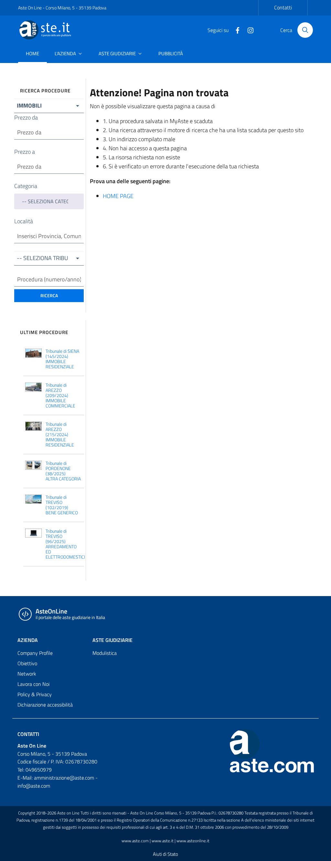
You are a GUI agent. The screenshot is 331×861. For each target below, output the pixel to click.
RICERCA (49, 295)
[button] (49, 106)
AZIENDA (27, 640)
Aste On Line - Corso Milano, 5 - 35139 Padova (62, 7)
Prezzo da (26, 117)
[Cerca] (305, 30)
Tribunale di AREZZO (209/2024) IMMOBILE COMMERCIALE (60, 395)
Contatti (283, 7)
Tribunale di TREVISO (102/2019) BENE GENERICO (62, 505)
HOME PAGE (118, 196)
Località (23, 221)
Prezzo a (24, 151)
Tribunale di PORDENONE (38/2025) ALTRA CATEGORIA (63, 471)
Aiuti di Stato (165, 854)
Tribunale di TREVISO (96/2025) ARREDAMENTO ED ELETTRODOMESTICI (64, 544)
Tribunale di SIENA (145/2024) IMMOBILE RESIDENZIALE (62, 359)
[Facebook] (235, 30)
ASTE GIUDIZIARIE (112, 640)
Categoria (25, 186)
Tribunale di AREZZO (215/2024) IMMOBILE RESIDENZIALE (60, 434)
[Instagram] (247, 30)
